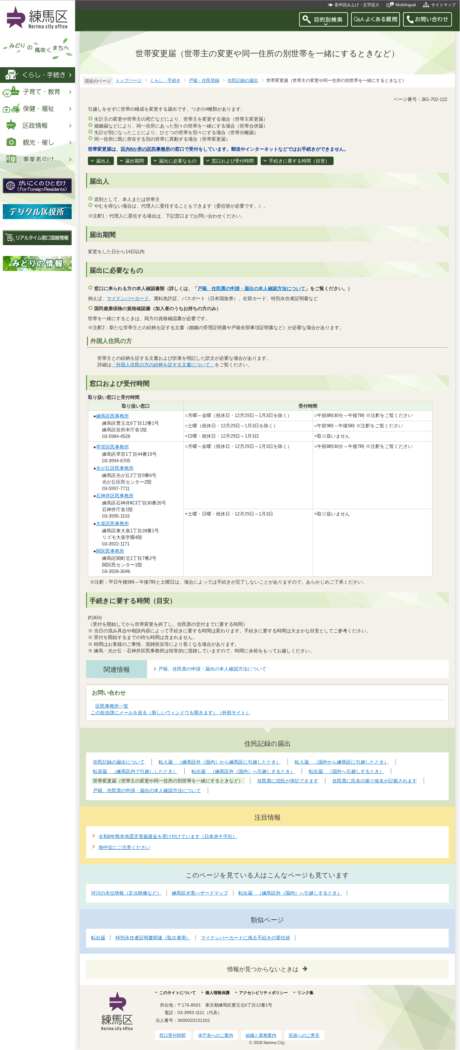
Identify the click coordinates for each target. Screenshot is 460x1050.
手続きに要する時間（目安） (299, 160)
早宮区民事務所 (112, 447)
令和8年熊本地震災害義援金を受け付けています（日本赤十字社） (168, 836)
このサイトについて (177, 992)
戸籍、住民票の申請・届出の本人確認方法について (251, 288)
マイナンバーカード (128, 298)
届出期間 (134, 160)
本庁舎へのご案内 (215, 1035)
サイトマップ (443, 5)
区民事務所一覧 (111, 706)
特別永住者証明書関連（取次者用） (153, 937)
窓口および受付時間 (233, 160)
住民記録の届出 (242, 80)
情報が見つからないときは (263, 969)
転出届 (98, 937)
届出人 (103, 160)
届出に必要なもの (178, 160)
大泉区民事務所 (112, 523)
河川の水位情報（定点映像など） (126, 893)
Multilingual (406, 5)
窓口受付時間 (172, 1035)
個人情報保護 (217, 992)
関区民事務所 (110, 551)
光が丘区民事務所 (115, 468)
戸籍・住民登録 (204, 80)
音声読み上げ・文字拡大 (357, 5)
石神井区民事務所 (115, 495)
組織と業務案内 (261, 1035)
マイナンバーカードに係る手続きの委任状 (245, 937)
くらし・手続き (165, 80)
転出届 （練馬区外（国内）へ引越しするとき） (290, 893)
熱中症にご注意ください (124, 847)
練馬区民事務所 (112, 416)
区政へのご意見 (304, 1035)
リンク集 (305, 992)
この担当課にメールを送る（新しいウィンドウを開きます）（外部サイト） (170, 712)
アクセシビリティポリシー (263, 992)
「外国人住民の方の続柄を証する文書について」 (163, 364)
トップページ (128, 80)
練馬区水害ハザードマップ (200, 893)
